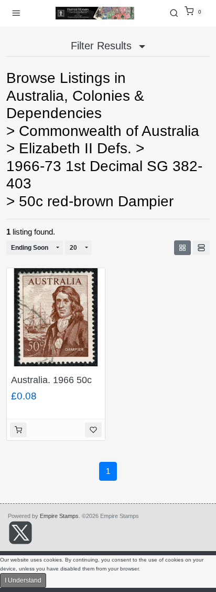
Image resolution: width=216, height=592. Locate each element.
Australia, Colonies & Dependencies (75, 105)
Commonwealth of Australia (109, 131)
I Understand (23, 580)
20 (73, 247)
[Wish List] (93, 429)
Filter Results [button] (103, 45)
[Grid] (182, 247)
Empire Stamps (59, 516)
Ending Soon (29, 247)
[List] (201, 247)
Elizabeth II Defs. (75, 148)
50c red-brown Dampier (96, 201)
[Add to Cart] (18, 429)
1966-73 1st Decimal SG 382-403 (104, 175)
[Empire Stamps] (95, 13)
